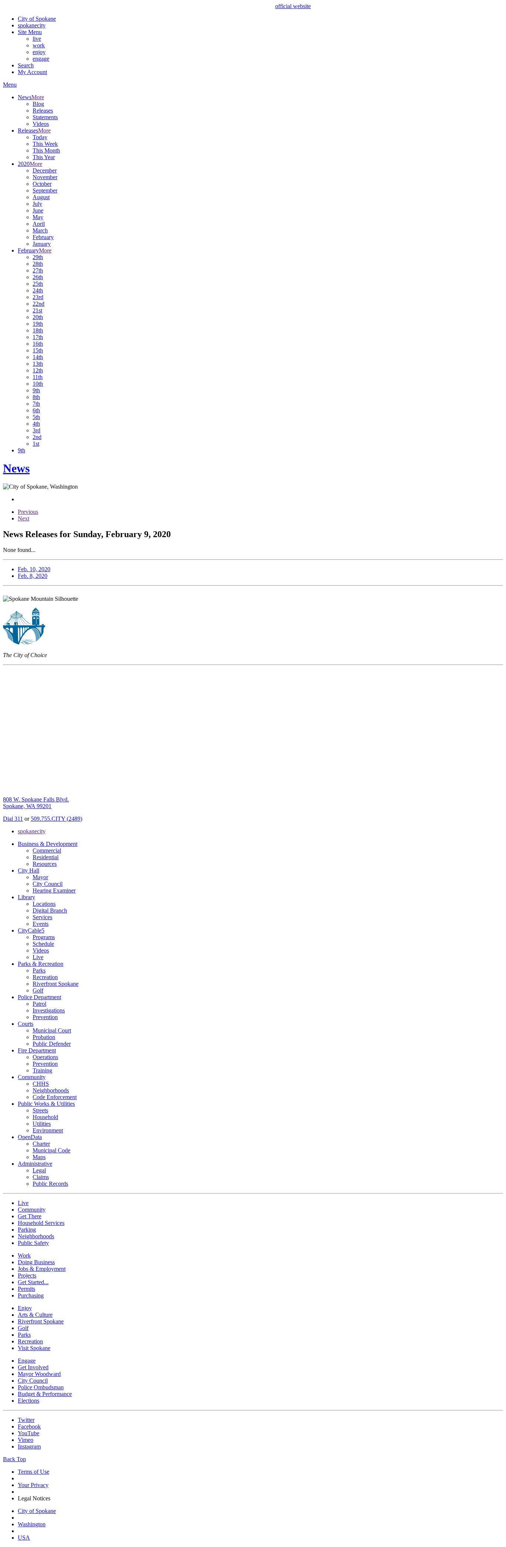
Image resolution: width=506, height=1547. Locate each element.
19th (38, 324)
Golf (38, 990)
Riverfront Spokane (56, 984)
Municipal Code (51, 1150)
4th (36, 424)
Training (42, 1070)
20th (38, 317)
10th (38, 384)
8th (36, 397)
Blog (38, 104)
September (45, 190)
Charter (41, 1144)
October (42, 184)
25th (38, 284)
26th (38, 277)
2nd (37, 437)
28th (38, 264)
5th (36, 417)
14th (38, 357)
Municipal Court (52, 1030)
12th (38, 370)
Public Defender (52, 1044)
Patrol (39, 1004)
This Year (44, 157)
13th (38, 364)
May (38, 217)
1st (36, 444)
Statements (45, 117)
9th (36, 390)
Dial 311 (13, 819)
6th (36, 410)
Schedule (43, 944)
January (42, 244)
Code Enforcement (55, 1097)
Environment (48, 1130)
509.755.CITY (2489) (56, 819)
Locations (44, 904)
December (45, 170)
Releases (43, 110)
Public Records (50, 1184)
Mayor (40, 877)
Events (41, 924)
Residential (46, 857)
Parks (39, 970)
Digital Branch (50, 910)
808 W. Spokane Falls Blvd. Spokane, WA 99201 (36, 802)
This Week (45, 144)
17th (38, 337)
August (41, 197)
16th (38, 344)
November (45, 177)
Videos (41, 124)
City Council (48, 884)
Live (38, 957)
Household (45, 1117)
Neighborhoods (51, 1090)
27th (38, 270)
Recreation (45, 977)
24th (38, 290)
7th (36, 404)
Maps (39, 1157)
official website (293, 6)
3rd (36, 430)
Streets (40, 1110)
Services (42, 917)
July (37, 204)
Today (40, 137)
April (39, 224)
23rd (38, 297)
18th (38, 330)
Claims (41, 1177)
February (43, 237)
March (40, 230)
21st (37, 310)
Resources (45, 864)
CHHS (41, 1084)
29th (38, 257)
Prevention (45, 1017)
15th (38, 350)
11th (38, 377)
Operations (45, 1057)
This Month (46, 150)
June (38, 210)
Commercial (47, 850)
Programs (44, 937)
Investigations (49, 1010)
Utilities (42, 1124)
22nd (38, 304)
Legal (39, 1170)
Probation (44, 1037)
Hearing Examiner (54, 890)
